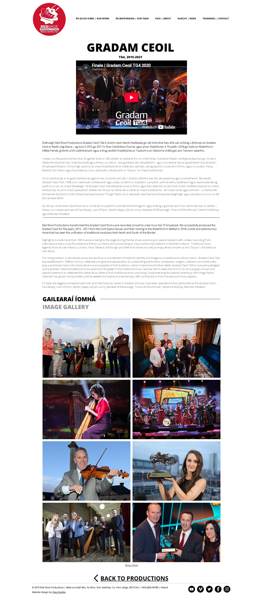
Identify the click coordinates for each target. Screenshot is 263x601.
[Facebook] (218, 589)
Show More (131, 565)
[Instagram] (227, 589)
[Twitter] (209, 589)
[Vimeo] (200, 589)
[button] (86, 348)
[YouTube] (191, 589)
